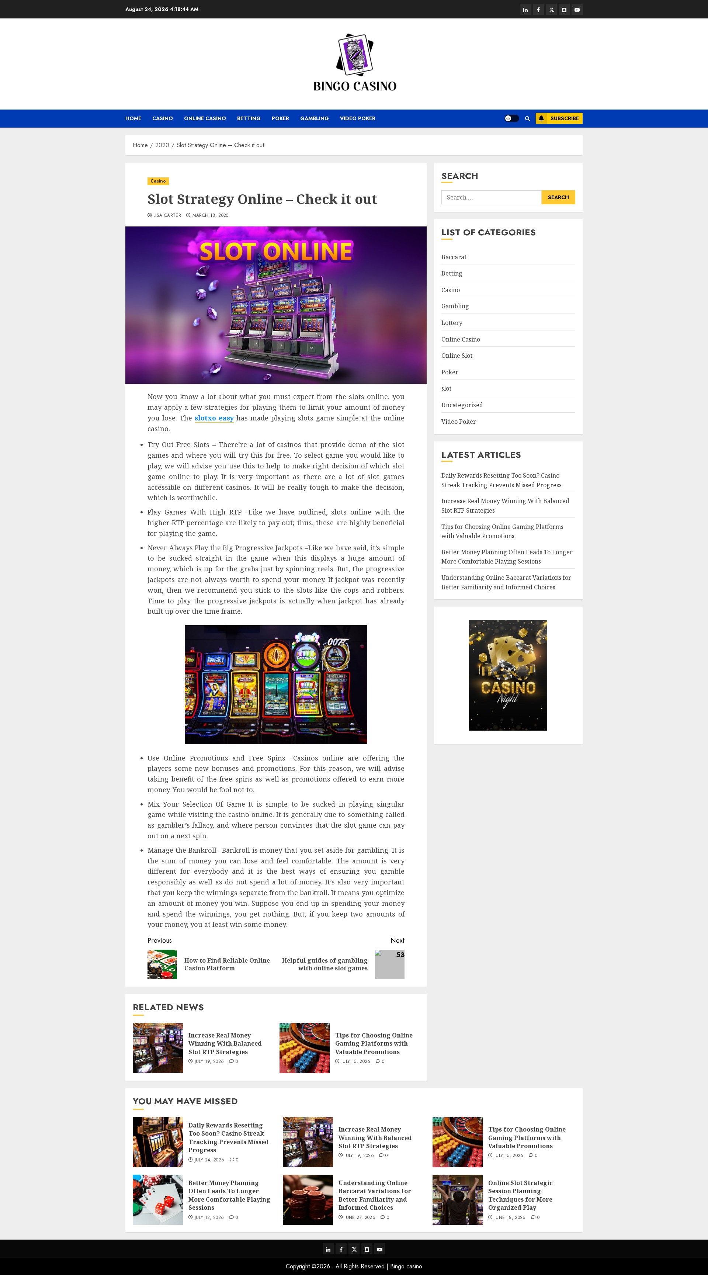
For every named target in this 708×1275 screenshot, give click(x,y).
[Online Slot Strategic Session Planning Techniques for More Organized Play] (458, 1200)
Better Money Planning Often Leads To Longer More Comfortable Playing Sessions (507, 557)
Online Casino (205, 118)
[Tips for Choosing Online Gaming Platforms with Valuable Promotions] (305, 1048)
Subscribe (565, 118)
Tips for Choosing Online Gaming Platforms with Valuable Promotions (374, 1043)
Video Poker (357, 118)
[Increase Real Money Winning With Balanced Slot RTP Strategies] (158, 1048)
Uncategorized (462, 405)
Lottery (451, 323)
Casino (162, 118)
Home (133, 118)
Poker (280, 118)
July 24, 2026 (210, 1160)
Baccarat (453, 257)
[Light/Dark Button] (511, 118)
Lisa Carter (167, 216)
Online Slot (456, 355)
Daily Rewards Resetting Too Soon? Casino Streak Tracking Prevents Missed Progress (228, 1137)
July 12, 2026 (209, 1218)
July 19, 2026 (209, 1062)
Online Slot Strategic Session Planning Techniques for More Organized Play (520, 1195)
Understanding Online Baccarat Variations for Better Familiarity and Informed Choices (375, 1195)
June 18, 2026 (510, 1218)
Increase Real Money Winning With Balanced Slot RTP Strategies (225, 1043)
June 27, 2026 (359, 1218)
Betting (249, 118)
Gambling (314, 118)
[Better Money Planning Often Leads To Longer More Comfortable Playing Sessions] (158, 1200)
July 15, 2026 (356, 1062)
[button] (527, 118)
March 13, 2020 (210, 216)
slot (446, 388)
